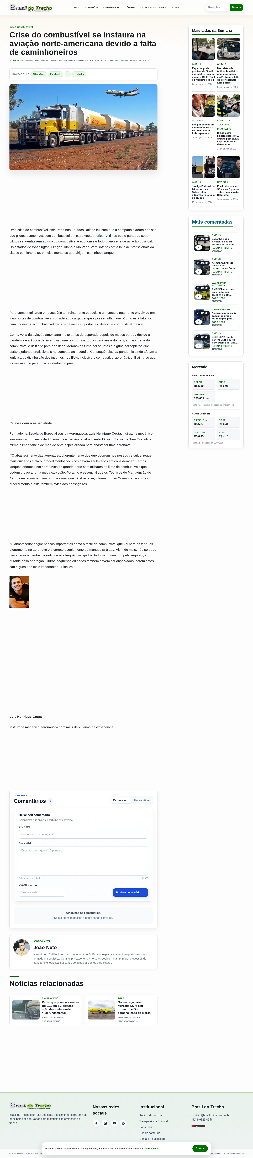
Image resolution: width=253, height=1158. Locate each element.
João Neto (16, 60)
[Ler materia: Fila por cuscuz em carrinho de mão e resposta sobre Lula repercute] (203, 105)
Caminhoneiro (50, 998)
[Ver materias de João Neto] (21, 952)
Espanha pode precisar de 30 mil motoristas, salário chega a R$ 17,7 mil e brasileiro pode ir (203, 74)
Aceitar (200, 1148)
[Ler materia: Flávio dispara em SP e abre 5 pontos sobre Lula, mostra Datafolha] (228, 167)
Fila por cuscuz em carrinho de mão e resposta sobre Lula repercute (203, 129)
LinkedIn (79, 74)
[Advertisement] (83, 199)
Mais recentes (121, 800)
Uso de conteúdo (149, 1133)
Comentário (25, 843)
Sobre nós (145, 1127)
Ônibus (131, 8)
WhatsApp (38, 74)
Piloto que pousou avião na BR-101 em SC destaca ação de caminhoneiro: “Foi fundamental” (60, 1008)
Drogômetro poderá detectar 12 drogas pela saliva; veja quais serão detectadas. (228, 138)
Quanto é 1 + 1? (28, 884)
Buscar (236, 7)
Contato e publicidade (152, 1138)
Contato (177, 8)
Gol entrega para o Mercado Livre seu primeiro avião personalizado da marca (134, 1008)
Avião (13, 27)
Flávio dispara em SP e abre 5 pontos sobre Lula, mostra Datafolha (228, 190)
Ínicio (77, 8)
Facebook (55, 74)
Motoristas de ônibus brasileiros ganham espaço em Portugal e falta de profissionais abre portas (228, 75)
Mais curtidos (142, 800)
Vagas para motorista (153, 8)
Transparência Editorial (153, 1121)
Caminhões (91, 8)
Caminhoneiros (112, 8)
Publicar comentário (130, 892)
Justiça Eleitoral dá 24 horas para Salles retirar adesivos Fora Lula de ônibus (203, 192)
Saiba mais (151, 1148)
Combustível (25, 27)
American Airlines (104, 235)
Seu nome (24, 826)
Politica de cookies (150, 1115)
